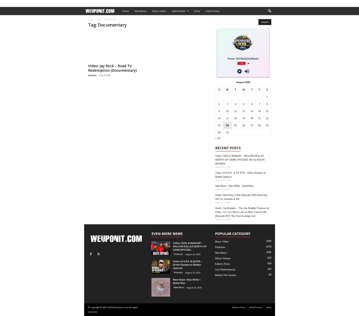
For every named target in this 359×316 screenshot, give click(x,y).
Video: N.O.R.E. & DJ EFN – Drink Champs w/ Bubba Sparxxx (240, 174)
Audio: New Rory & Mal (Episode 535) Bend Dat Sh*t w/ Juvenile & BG (241, 197)
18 (235, 118)
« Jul (217, 138)
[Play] (239, 71)
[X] (272, 2)
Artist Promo (130, 2)
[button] (269, 11)
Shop (145, 2)
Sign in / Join (91, 2)
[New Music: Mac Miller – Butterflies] (160, 287)
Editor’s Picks (111, 2)
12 (243, 111)
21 (259, 118)
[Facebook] (266, 2)
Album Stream (223, 258)
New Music (141, 11)
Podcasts (178, 254)
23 (219, 125)
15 (267, 111)
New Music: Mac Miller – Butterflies (234, 186)
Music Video (159, 11)
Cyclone (92, 75)
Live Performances (225, 269)
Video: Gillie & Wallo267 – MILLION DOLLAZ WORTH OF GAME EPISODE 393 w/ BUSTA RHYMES (240, 159)
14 (259, 111)
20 (252, 118)
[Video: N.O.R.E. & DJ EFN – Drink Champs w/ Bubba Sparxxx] (160, 267)
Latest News (178, 11)
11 (235, 111)
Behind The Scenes (225, 275)
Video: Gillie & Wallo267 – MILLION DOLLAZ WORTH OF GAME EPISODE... (190, 246)
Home (125, 11)
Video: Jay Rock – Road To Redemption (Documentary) (112, 68)
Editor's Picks (222, 264)
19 (243, 118)
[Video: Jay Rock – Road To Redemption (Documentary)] (116, 46)
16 (219, 118)
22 (267, 118)
